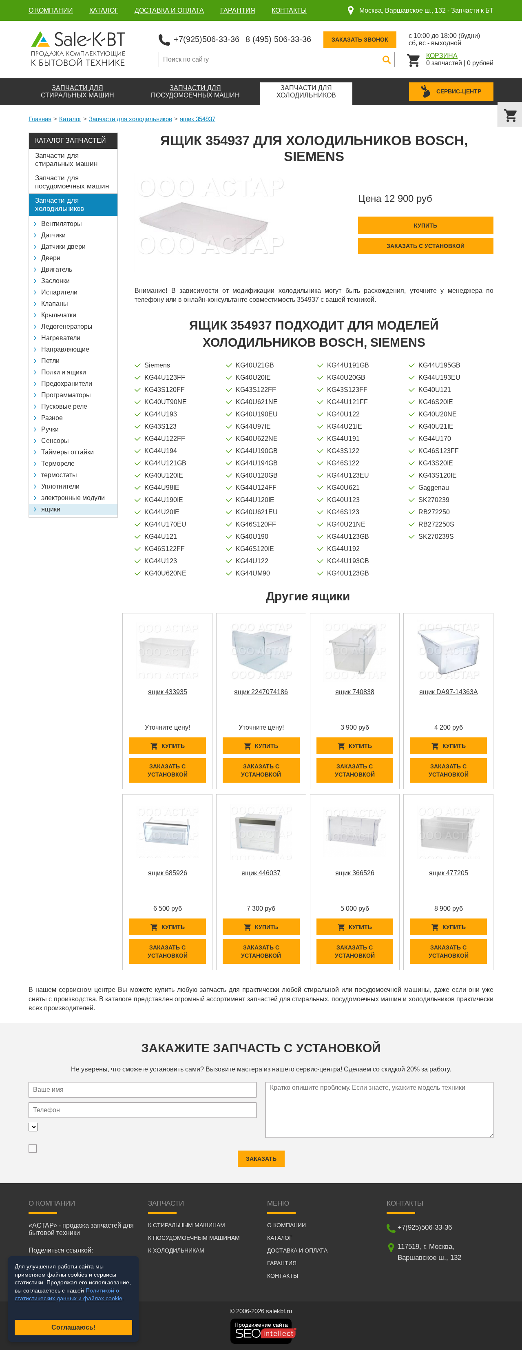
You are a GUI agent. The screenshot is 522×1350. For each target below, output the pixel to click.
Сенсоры (55, 440)
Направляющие (65, 349)
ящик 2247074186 (261, 691)
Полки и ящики (63, 372)
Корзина (442, 55)
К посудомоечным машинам (194, 1238)
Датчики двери (63, 246)
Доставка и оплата (169, 10)
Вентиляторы (61, 223)
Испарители (59, 292)
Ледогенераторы (67, 326)
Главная (40, 118)
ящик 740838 (354, 691)
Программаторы (66, 395)
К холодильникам (176, 1250)
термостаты (59, 474)
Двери (50, 258)
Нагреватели (60, 337)
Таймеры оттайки (67, 452)
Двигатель (56, 269)
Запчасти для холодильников (130, 118)
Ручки (50, 429)
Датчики (53, 235)
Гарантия (237, 10)
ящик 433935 (167, 691)
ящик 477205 (448, 873)
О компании (51, 10)
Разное (52, 417)
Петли (50, 360)
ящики (50, 509)
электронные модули (73, 497)
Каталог (103, 10)
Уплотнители (60, 486)
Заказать (261, 1158)
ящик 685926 (167, 873)
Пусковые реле (64, 406)
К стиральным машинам (186, 1225)
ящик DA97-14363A (448, 691)
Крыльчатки (58, 315)
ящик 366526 (354, 873)
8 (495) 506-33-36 (278, 39)
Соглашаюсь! (73, 1327)
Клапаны (54, 303)
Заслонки (55, 280)
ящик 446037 (261, 873)
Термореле (58, 463)
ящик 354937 (197, 118)
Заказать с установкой (425, 246)
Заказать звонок (360, 39)
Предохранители (66, 383)
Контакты (289, 10)
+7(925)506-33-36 (206, 39)
